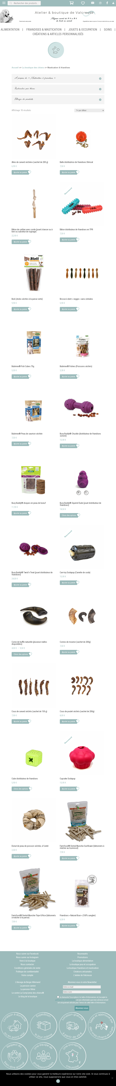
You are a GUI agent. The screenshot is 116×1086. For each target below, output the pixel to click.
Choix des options (69, 515)
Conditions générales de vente (27, 968)
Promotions (82, 957)
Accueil (15, 67)
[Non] (112, 1078)
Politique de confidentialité (27, 971)
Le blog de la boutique (27, 996)
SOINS (108, 29)
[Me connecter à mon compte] (113, 4)
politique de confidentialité (65, 1000)
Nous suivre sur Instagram (27, 957)
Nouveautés (82, 953)
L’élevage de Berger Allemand (27, 982)
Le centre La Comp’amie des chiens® (28, 993)
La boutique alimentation (82, 961)
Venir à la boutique (27, 961)
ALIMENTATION (10, 29)
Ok (58, 1081)
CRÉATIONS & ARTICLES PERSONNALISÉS (58, 34)
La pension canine (28, 986)
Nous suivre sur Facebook (27, 953)
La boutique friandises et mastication (83, 968)
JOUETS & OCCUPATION (82, 29)
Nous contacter (27, 964)
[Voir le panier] (72, 4)
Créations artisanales (83, 971)
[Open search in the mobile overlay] (34, 3)
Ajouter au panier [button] (20, 172)
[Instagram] (100, 4)
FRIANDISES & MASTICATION (44, 29)
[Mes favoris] (83, 4)
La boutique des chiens (33, 67)
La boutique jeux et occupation (82, 964)
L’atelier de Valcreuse (83, 975)
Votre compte (27, 975)
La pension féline (28, 989)
